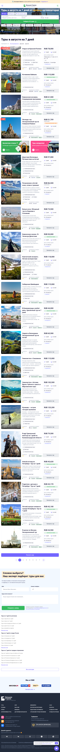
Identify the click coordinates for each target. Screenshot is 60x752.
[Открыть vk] (18, 736)
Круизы (12, 13)
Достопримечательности (21, 711)
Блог (16, 705)
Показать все (4, 630)
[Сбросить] (57, 17)
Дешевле (22, 43)
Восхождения (27, 274)
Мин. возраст (29, 25)
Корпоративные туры (6, 711)
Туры (5, 13)
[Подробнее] (13, 722)
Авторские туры (22, 13)
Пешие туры (27, 62)
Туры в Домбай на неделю (7, 628)
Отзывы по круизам (54, 711)
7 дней (3, 25)
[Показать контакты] (57, 5)
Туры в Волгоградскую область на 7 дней (11, 623)
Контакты (51, 707)
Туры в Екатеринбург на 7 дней (8, 640)
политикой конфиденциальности (41, 608)
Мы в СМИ (17, 707)
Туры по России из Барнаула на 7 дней (10, 658)
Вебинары (17, 709)
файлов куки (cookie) (46, 743)
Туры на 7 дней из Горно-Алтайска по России (12, 653)
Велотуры (27, 449)
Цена (23, 25)
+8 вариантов (47, 266)
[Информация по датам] (47, 58)
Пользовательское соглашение (8, 742)
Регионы (3, 707)
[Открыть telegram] (6, 736)
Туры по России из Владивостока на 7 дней (11, 660)
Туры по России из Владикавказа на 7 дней (11, 662)
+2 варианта (47, 219)
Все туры (9, 25)
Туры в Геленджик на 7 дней (8, 638)
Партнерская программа (36, 707)
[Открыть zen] (41, 736)
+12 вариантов (48, 132)
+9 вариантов (47, 392)
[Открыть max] (53, 736)
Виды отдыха (17, 25)
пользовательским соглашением (33, 609)
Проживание (37, 25)
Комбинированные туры (30, 60)
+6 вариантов (47, 64)
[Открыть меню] (2, 5)
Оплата (2, 709)
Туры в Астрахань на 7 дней (7, 636)
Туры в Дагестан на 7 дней (7, 625)
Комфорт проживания (47, 25)
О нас (50, 705)
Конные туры (27, 173)
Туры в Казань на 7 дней (7, 645)
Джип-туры (35, 62)
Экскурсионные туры (29, 64)
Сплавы (35, 197)
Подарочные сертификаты (36, 709)
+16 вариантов (48, 109)
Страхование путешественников (38, 711)
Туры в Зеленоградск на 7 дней (8, 643)
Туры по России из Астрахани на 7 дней (10, 655)
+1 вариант (47, 194)
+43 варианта (47, 320)
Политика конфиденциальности (26, 742)
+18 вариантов (48, 542)
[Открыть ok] (30, 736)
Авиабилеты (33, 705)
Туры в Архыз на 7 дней (6, 621)
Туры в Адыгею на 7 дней (7, 618)
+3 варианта (47, 86)
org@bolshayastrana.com (42, 720)
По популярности (14, 43)
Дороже (27, 43)
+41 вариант (47, 246)
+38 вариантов (48, 443)
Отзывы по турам (53, 709)
